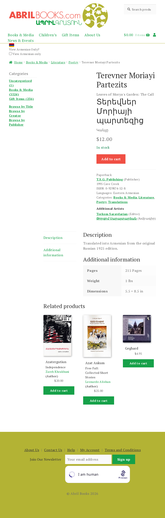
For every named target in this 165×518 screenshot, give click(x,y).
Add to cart (111, 159)
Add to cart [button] (59, 390)
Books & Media (21, 34)
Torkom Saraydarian (112, 214)
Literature (58, 62)
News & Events (21, 40)
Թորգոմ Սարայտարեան (116, 218)
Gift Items (70, 34)
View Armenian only (26, 54)
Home (18, 62)
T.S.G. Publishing (109, 179)
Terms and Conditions (123, 450)
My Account (90, 450)
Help (71, 450)
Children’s (48, 34)
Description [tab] (53, 237)
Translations (118, 202)
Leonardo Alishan (97, 382)
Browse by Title (21, 106)
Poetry (73, 62)
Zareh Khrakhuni (57, 372)
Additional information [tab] (53, 252)
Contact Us (53, 450)
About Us (92, 34)
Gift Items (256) (21, 99)
